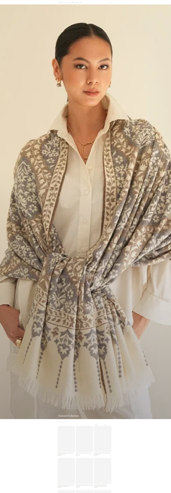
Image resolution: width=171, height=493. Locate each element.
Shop (68, 2)
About (81, 2)
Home (59, 422)
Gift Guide (73, 2)
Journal (77, 2)
